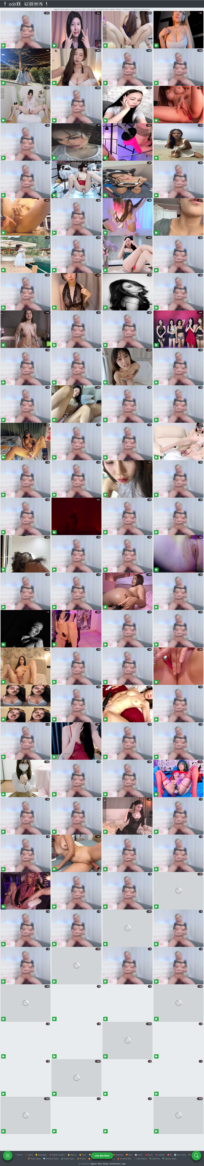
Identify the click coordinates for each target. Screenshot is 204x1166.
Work (100, 1164)
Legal (123, 1164)
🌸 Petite (139, 1155)
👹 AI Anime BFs (124, 1159)
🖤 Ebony (18, 1155)
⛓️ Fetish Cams (67, 1159)
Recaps (105, 1164)
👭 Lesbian (160, 1155)
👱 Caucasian (41, 1155)
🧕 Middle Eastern (57, 1155)
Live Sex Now (102, 1155)
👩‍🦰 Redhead (118, 1155)
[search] (196, 1155)
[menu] (7, 1155)
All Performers (115, 1164)
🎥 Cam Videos (140, 1159)
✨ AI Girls (81, 1159)
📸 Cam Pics (154, 1159)
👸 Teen (82, 1155)
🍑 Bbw (129, 1155)
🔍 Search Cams (169, 1159)
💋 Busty (149, 1155)
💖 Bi (169, 1155)
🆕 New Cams (180, 1155)
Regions (94, 1164)
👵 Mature (72, 1155)
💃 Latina (29, 1155)
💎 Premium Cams (51, 1159)
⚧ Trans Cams (34, 1159)
